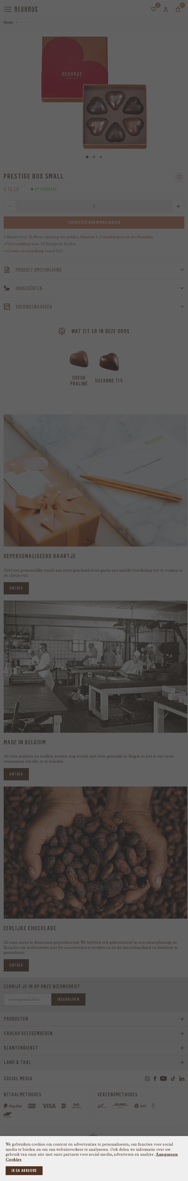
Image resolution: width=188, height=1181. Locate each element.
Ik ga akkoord (24, 1170)
